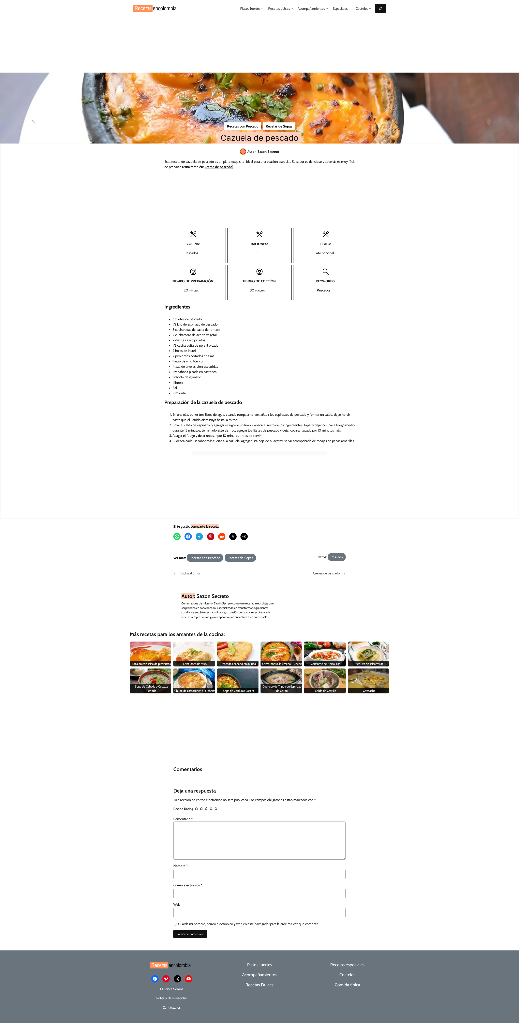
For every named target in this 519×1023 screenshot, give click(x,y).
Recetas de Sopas (279, 126)
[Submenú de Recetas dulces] (292, 8)
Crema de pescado (326, 573)
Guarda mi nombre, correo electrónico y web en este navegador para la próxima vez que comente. (248, 924)
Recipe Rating (183, 809)
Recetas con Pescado (242, 126)
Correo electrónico (187, 885)
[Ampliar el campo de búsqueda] (380, 8)
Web (176, 904)
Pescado (337, 557)
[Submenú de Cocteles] (370, 8)
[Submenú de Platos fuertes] (262, 8)
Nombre (180, 866)
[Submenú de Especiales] (350, 8)
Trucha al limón (190, 573)
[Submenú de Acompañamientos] (327, 8)
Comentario (183, 819)
